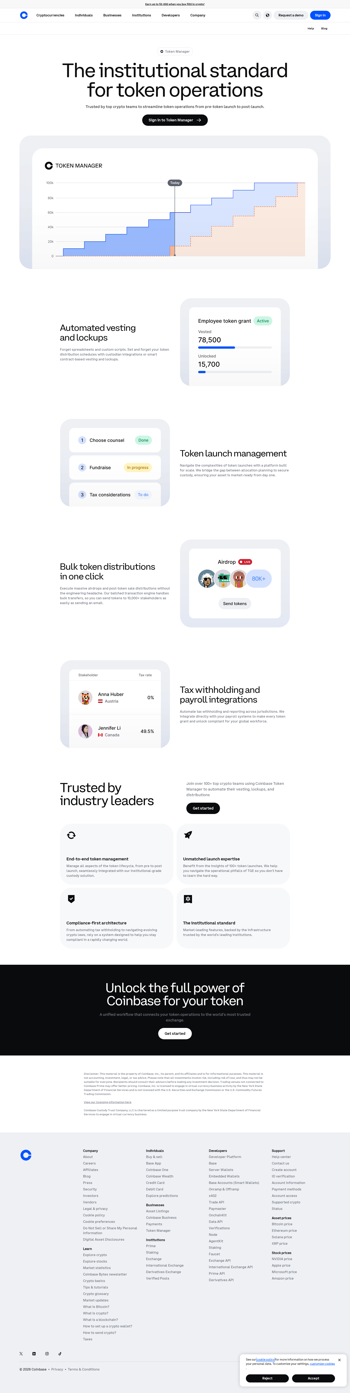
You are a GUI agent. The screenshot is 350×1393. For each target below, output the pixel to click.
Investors (90, 1196)
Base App (153, 1163)
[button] (84, 15)
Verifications (219, 1228)
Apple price (281, 1265)
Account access (284, 1196)
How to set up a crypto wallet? (107, 1326)
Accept (313, 1378)
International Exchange (165, 1265)
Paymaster (217, 1209)
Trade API (216, 1202)
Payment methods (286, 1189)
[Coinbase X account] (21, 1354)
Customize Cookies (322, 1364)
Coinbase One (157, 1170)
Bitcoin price (282, 1224)
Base (213, 1163)
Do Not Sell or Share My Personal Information (110, 1230)
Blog (87, 1176)
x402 (213, 1196)
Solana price (282, 1237)
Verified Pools (157, 1278)
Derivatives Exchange (163, 1272)
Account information (288, 1183)
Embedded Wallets (224, 1176)
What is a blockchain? (100, 1320)
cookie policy (265, 1359)
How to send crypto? (99, 1333)
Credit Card (155, 1183)
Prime (151, 1246)
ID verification (283, 1176)
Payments (154, 1224)
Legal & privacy (95, 1209)
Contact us (280, 1163)
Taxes (87, 1339)
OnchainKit (218, 1215)
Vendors (90, 1202)
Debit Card (154, 1189)
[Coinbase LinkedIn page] (34, 1354)
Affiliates (90, 1170)
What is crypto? (95, 1313)
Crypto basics (94, 1281)
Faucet (214, 1254)
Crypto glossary (96, 1294)
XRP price (280, 1243)
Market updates (96, 1300)
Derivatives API (221, 1280)
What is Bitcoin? (96, 1307)
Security (90, 1189)
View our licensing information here (107, 1102)
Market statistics (97, 1268)
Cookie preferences (99, 1222)
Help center (281, 1157)
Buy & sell (154, 1157)
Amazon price (283, 1278)
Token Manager (158, 1230)
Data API (216, 1222)
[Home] (23, 15)
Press (87, 1183)
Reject (267, 1378)
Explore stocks (95, 1261)
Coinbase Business (161, 1218)
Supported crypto (286, 1202)
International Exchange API (231, 1267)
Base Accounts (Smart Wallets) (234, 1183)
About (88, 1157)
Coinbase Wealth (159, 1176)
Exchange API (220, 1260)
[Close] (339, 1360)
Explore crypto (95, 1255)
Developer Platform (225, 1157)
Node (213, 1235)
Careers (89, 1163)
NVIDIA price (282, 1259)
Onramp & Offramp (224, 1189)
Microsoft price (284, 1272)
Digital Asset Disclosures (103, 1239)
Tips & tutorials (95, 1287)
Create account (284, 1170)
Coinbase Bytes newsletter (105, 1274)
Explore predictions (162, 1196)
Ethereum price (284, 1230)
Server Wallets (221, 1170)
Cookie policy (94, 1215)
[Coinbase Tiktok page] (60, 1354)
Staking (152, 1252)
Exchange (154, 1259)
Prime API (217, 1273)
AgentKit (216, 1241)
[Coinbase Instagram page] (47, 1354)
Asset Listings (157, 1211)
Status (277, 1209)
